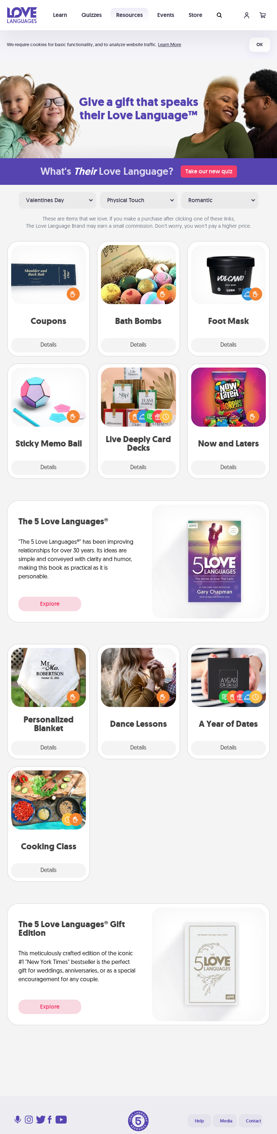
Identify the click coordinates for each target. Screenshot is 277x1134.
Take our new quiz (208, 171)
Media (226, 1121)
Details (48, 345)
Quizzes (92, 15)
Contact (253, 1121)
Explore (50, 604)
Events (165, 15)
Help (199, 1121)
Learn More (169, 44)
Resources (129, 15)
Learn (60, 15)
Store (195, 15)
